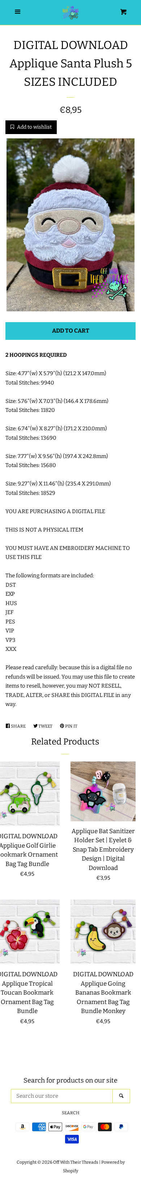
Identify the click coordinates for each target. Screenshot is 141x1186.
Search (71, 1112)
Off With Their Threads (75, 1162)
